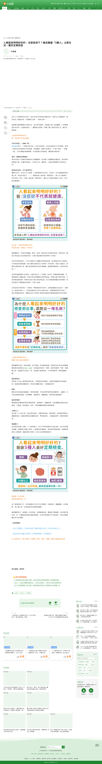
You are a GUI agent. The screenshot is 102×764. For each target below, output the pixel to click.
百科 (27, 8)
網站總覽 (76, 758)
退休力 (44, 8)
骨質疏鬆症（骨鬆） (83, 664)
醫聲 (54, 8)
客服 (34, 758)
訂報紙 (65, 758)
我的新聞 (90, 3)
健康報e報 (43, 747)
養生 (9, 8)
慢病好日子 (61, 8)
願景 (85, 3)
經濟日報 (60, 3)
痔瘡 (93, 661)
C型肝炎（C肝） (82, 670)
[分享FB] (5, 117)
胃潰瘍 (90, 670)
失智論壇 (16, 8)
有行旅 (80, 3)
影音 (32, 8)
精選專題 (47, 753)
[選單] (98, 3)
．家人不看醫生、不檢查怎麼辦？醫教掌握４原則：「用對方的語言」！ (36, 528)
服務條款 (44, 758)
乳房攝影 (28, 593)
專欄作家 (68, 753)
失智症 (92, 664)
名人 (79, 8)
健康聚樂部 (40, 753)
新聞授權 (38, 758)
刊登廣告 (26, 758)
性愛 (74, 8)
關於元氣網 (34, 753)
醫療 (22, 8)
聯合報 (54, 3)
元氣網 (8, 38)
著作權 (48, 758)
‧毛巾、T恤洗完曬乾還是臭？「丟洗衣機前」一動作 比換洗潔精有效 (37, 583)
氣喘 (87, 673)
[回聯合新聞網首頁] (4, 3)
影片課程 (7, 647)
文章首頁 (63, 753)
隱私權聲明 (53, 758)
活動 (89, 8)
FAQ (31, 758)
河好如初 (67, 3)
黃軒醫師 (15, 146)
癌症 (69, 8)
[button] (97, 8)
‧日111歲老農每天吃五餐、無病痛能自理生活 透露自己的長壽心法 (36, 585)
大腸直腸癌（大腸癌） (84, 661)
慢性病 (25, 368)
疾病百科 (52, 753)
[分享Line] (5, 122)
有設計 (74, 3)
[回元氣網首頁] (10, 3)
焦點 (4, 8)
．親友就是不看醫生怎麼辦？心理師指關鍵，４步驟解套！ (32, 533)
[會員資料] (95, 3)
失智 (49, 8)
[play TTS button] (18, 111)
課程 (38, 8)
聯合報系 (60, 758)
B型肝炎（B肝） (82, 667)
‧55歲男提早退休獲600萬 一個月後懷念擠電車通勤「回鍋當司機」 (36, 580)
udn (4, 38)
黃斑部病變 (81, 673)
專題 (84, 8)
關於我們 (70, 758)
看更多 (96, 601)
